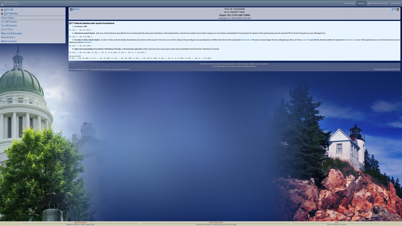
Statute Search (7, 17)
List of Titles (7, 29)
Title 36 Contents (9, 25)
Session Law (350, 3)
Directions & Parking (230, 224)
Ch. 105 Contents (9, 21)
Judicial (83, 224)
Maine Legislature (9, 41)
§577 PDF (9, 9)
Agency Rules (90, 224)
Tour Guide (199, 224)
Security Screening (217, 224)
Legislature (69, 224)
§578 (394, 9)
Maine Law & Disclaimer (11, 33)
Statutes (361, 3)
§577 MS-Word (11, 13)
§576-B (76, 9)
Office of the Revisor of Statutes (78, 69)
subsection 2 (247, 40)
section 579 (306, 40)
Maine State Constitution (378, 3)
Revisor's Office (8, 37)
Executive (77, 224)
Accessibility (207, 224)
